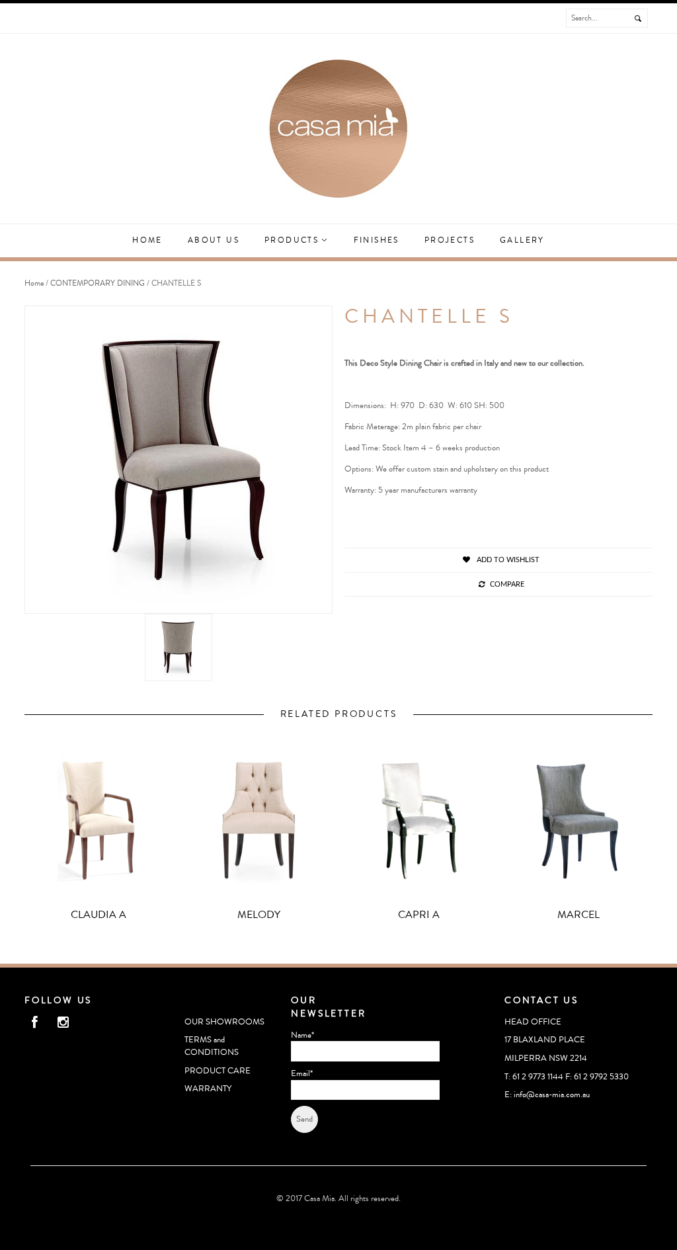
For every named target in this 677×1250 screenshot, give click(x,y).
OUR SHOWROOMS (224, 1022)
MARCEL (578, 914)
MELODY (258, 914)
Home (147, 240)
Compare (507, 584)
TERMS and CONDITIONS (211, 1046)
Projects (449, 240)
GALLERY (522, 240)
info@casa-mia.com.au (552, 1095)
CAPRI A (419, 914)
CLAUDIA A (98, 914)
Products (293, 240)
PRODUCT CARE (217, 1071)
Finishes (376, 240)
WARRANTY (207, 1089)
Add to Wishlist (507, 559)
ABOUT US (213, 240)
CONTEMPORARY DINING (97, 283)
